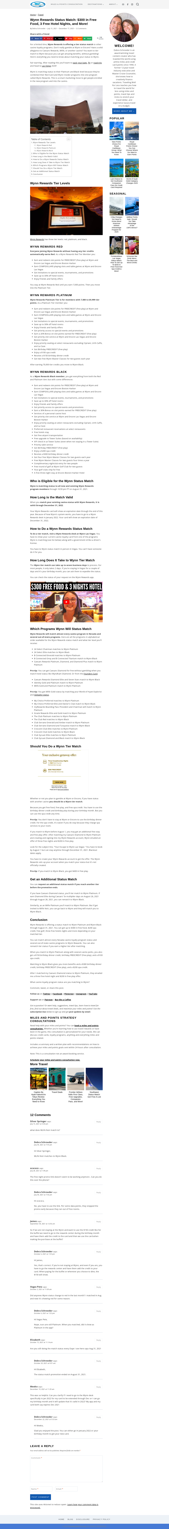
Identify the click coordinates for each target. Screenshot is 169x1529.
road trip (97, 62)
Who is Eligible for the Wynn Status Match (51, 153)
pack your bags (80, 62)
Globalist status (41, 694)
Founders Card (90, 673)
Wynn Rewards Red (44, 145)
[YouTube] (123, 4)
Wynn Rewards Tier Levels (44, 142)
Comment (36, 1458)
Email (59, 1489)
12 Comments (81, 28)
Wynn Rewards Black (45, 151)
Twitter (46, 993)
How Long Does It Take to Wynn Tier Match (51, 162)
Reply (98, 1122)
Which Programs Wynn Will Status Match (50, 165)
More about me (123, 111)
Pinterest (69, 993)
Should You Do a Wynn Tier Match (47, 168)
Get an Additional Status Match (46, 171)
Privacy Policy (101, 1519)
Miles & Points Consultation (67, 4)
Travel (41, 14)
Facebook (57, 993)
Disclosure (83, 1519)
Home (33, 14)
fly (89, 62)
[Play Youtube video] (66, 602)
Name (34, 1489)
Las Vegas (46, 66)
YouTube (93, 993)
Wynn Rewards (37, 239)
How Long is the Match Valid (45, 156)
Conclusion (38, 174)
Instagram (81, 993)
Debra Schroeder (39, 28)
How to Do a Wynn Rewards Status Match (51, 159)
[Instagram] (132, 4)
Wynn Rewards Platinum (46, 148)
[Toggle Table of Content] (67, 139)
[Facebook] (128, 4)
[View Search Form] (137, 4)
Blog (70, 1519)
